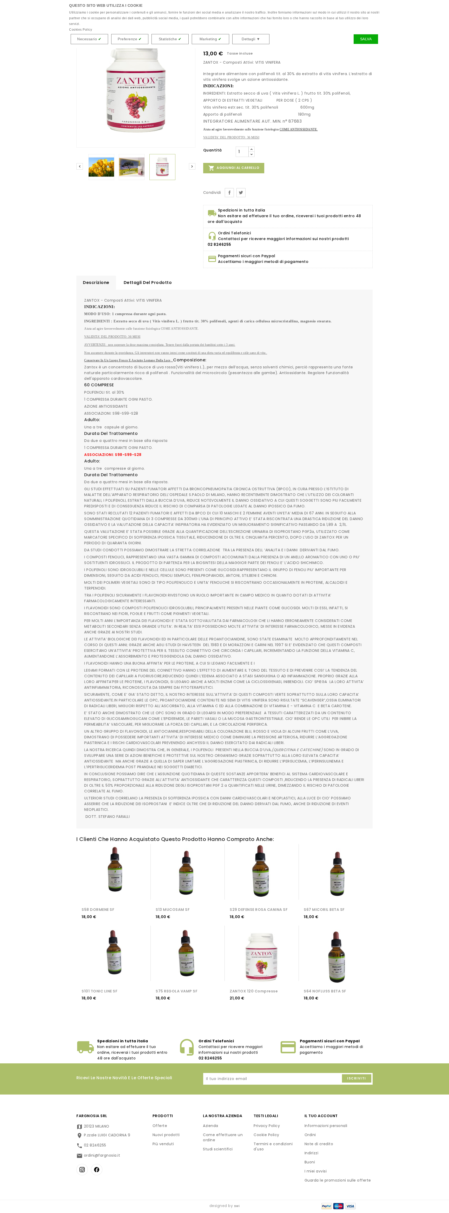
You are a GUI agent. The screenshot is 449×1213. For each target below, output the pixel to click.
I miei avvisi (316, 1171)
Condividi (229, 192)
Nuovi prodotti (166, 1134)
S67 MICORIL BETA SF (324, 909)
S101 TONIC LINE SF (99, 991)
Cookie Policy (266, 1134)
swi (237, 1206)
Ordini (310, 1134)
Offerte (160, 1125)
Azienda (210, 1125)
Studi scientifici (218, 1149)
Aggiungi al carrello (233, 168)
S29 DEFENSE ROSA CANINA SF (259, 909)
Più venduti (163, 1143)
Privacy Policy (267, 1125)
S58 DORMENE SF (98, 909)
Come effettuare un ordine (223, 1137)
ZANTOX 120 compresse (254, 991)
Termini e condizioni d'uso (273, 1146)
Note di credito (319, 1143)
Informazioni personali (326, 1125)
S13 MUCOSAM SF (173, 909)
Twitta (241, 192)
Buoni (310, 1162)
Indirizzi (312, 1153)
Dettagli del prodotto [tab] (148, 283)
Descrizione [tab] (96, 283)
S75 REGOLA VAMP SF (176, 991)
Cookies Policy (80, 29)
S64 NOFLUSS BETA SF (325, 991)
